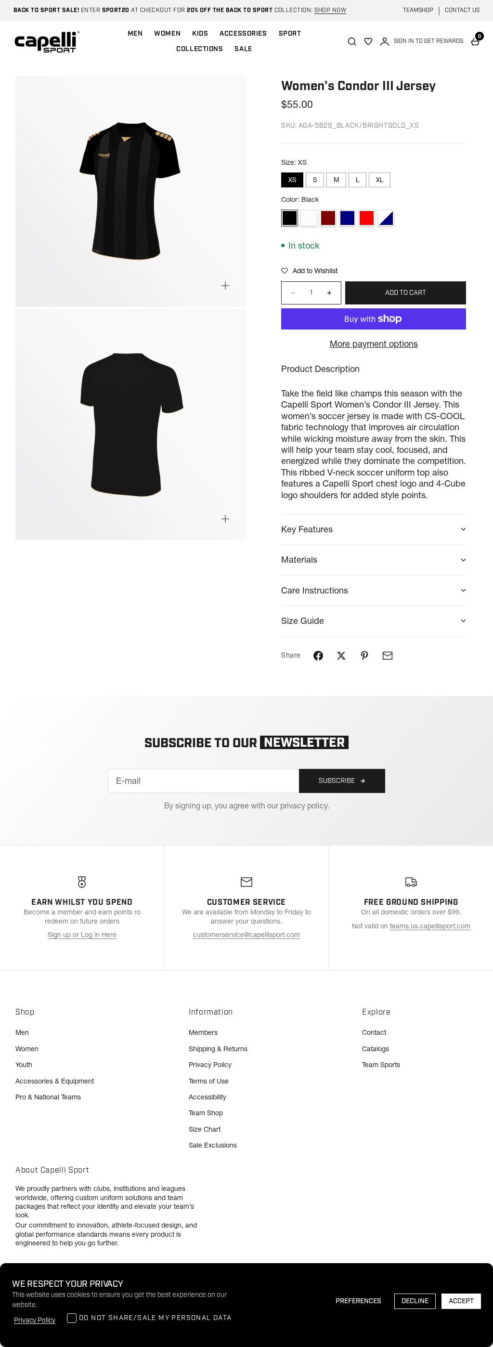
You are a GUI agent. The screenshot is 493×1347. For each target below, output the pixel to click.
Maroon (328, 218)
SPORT (290, 33)
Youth (23, 1064)
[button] (309, 270)
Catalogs (375, 1048)
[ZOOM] (225, 285)
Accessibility (207, 1097)
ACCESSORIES (243, 33)
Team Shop (206, 1113)
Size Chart (205, 1129)
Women (27, 1048)
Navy (347, 218)
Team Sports (381, 1064)
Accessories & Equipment (54, 1081)
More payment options (374, 343)
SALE (243, 49)
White (308, 218)
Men (22, 1032)
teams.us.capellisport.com (430, 926)
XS (292, 180)
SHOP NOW (330, 10)
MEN (135, 33)
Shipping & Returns (218, 1048)
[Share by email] (387, 655)
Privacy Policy (210, 1064)
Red (366, 218)
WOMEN (167, 33)
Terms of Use (209, 1081)
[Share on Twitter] (341, 655)
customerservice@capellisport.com (246, 934)
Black (289, 218)
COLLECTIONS (199, 49)
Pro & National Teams (48, 1097)
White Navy (385, 218)
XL (379, 180)
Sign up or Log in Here (82, 934)
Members (203, 1032)
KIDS (200, 33)
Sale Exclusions (213, 1145)
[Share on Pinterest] (364, 655)
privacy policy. (304, 805)
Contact (374, 1032)
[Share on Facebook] (318, 655)
